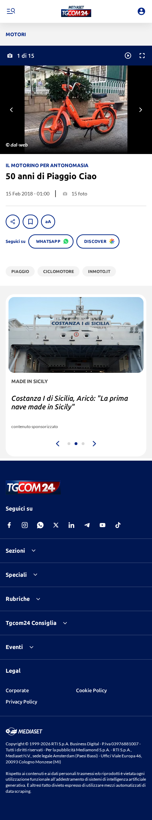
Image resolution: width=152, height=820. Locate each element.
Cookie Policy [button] (91, 690)
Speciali (16, 574)
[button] (76, 11)
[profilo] (141, 11)
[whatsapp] (40, 525)
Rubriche (18, 599)
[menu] (11, 11)
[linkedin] (71, 525)
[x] (55, 525)
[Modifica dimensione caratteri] (48, 222)
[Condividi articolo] (13, 222)
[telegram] (86, 525)
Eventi (14, 647)
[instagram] (24, 525)
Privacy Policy (21, 702)
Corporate (17, 690)
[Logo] (76, 11)
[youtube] (102, 525)
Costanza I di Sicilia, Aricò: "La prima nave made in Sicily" (69, 402)
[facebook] (9, 525)
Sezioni (15, 550)
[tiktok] (118, 525)
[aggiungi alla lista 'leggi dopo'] (30, 222)
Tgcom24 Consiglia (31, 623)
